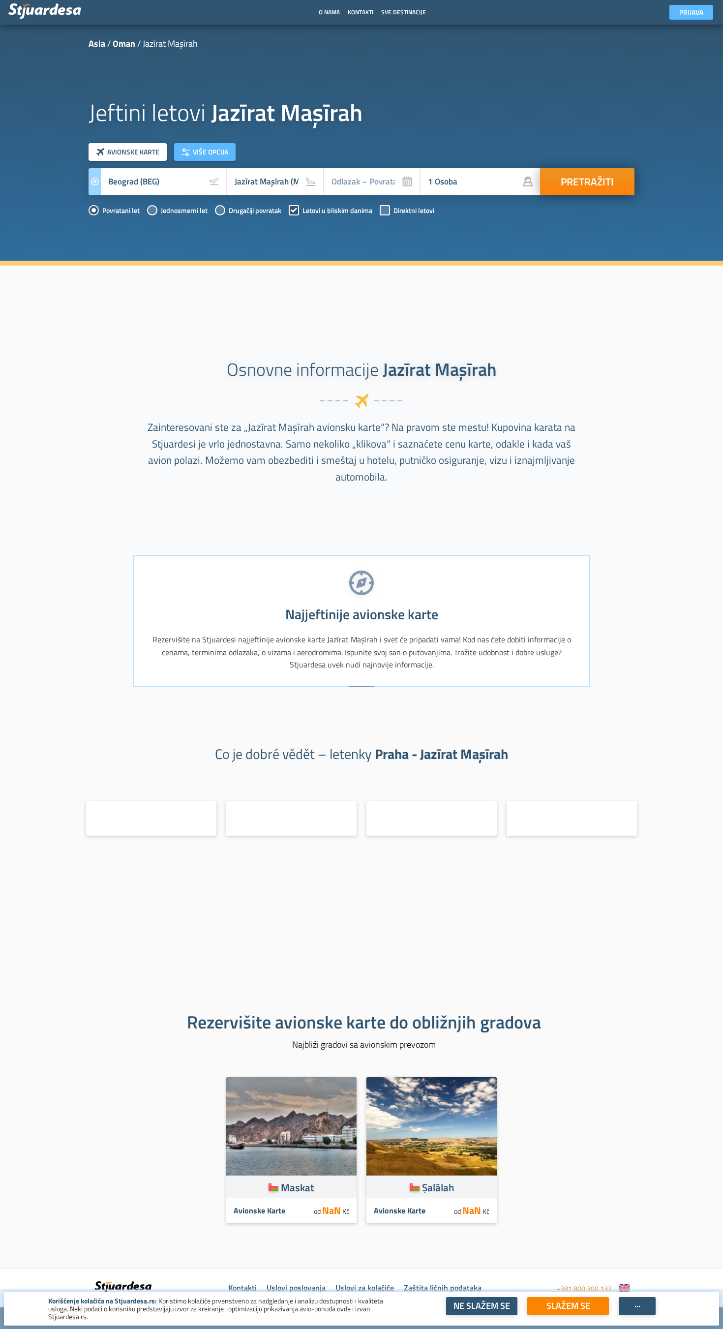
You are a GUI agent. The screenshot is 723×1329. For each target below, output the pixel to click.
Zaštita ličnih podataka (443, 1287)
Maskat (297, 1187)
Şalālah (438, 1187)
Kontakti (242, 1287)
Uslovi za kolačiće (364, 1287)
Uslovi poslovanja (296, 1287)
